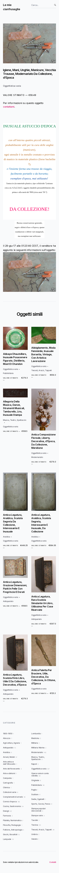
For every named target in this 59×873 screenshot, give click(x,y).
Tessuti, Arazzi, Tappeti (41, 370)
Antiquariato (8, 601)
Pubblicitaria (8, 373)
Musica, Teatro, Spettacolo (14, 420)
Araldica (6, 537)
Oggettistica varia (12, 86)
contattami (8, 106)
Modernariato (37, 457)
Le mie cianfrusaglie (11, 7)
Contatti (52, 862)
